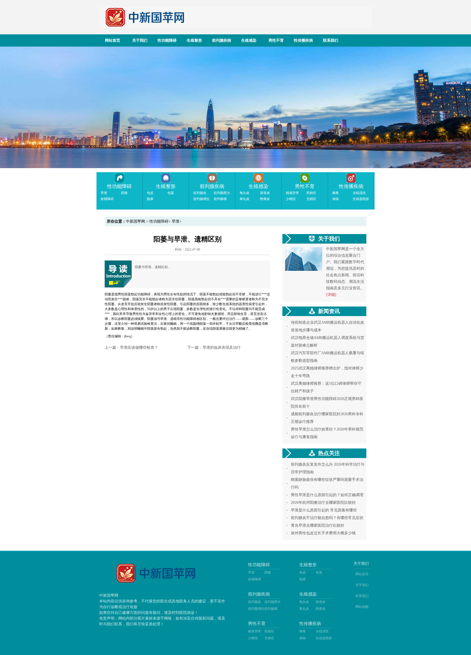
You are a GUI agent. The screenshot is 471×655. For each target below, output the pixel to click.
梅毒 (335, 193)
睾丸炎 (244, 199)
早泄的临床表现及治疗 (222, 347)
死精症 (311, 193)
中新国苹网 (135, 221)
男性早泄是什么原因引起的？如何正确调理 (327, 495)
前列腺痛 (220, 199)
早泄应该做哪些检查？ (139, 347)
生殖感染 (248, 40)
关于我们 (139, 40)
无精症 (311, 199)
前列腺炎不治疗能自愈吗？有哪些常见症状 (327, 518)
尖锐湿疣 (359, 193)
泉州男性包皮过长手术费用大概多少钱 (323, 533)
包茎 (170, 193)
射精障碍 (107, 199)
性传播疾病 (303, 40)
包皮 (150, 193)
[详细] (331, 295)
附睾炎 (265, 199)
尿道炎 (265, 193)
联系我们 (330, 40)
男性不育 (276, 40)
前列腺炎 (199, 193)
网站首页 (112, 40)
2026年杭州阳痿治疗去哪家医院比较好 (323, 503)
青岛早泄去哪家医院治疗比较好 (317, 525)
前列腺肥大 (222, 193)
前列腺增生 (201, 199)
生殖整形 (194, 40)
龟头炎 (244, 193)
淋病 (335, 199)
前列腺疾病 (221, 40)
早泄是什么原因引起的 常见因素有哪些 (324, 510)
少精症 (291, 199)
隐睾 (150, 199)
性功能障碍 (167, 40)
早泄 (104, 193)
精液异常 (292, 193)
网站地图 (362, 607)
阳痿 (124, 193)
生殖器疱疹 (361, 199)
